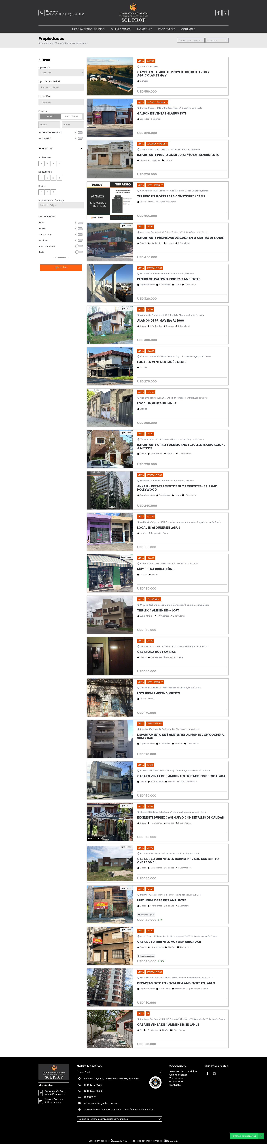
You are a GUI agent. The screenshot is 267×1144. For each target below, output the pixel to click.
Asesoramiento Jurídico (88, 29)
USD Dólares (71, 116)
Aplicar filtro (61, 267)
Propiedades (166, 29)
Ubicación (44, 96)
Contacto (188, 29)
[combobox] (61, 87)
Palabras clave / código (51, 200)
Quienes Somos (121, 29)
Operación (44, 67)
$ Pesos (51, 116)
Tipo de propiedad (49, 81)
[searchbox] (62, 87)
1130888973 (90, 1097)
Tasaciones (144, 29)
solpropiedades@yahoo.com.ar (101, 1103)
